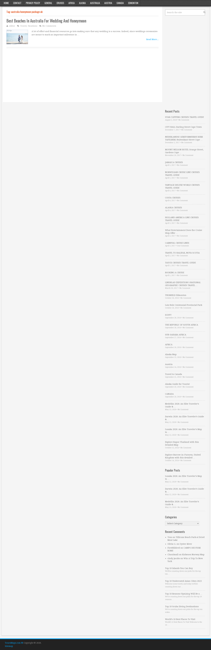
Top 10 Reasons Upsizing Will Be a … (183, 594)
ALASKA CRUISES (173, 207)
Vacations (32, 26)
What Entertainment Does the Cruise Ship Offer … (183, 231)
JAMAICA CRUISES (174, 162)
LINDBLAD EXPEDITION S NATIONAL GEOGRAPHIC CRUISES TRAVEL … (183, 283)
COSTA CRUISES (172, 198)
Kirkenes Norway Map (193, 554)
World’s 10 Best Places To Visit (180, 619)
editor (12, 26)
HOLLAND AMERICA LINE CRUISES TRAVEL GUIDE (182, 218)
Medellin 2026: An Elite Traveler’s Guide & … (182, 405)
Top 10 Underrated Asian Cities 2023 (183, 581)
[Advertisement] (82, 78)
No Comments (49, 26)
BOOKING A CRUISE (174, 272)
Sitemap (9, 646)
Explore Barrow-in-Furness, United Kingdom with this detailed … (183, 456)
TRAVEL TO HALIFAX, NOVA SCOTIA (182, 253)
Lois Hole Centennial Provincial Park (183, 305)
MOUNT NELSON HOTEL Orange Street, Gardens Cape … (184, 151)
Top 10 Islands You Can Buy (179, 568)
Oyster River (186, 544)
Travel (23, 26)
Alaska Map (171, 354)
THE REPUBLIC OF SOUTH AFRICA (181, 325)
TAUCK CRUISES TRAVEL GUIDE (180, 263)
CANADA (169, 394)
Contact (17, 3)
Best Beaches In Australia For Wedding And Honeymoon (46, 21)
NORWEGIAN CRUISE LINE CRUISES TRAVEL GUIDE (182, 173)
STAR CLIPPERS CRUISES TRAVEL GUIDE (184, 117)
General (48, 3)
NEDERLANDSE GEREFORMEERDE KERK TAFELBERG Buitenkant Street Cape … (184, 138)
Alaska (82, 3)
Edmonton (133, 3)
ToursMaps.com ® (14, 643)
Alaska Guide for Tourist (177, 384)
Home (6, 3)
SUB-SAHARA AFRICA (175, 335)
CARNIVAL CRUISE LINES (177, 243)
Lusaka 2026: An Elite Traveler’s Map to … (183, 430)
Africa (71, 3)
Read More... (152, 39)
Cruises (60, 3)
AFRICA (168, 344)
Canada (120, 3)
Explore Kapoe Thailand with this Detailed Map (182, 443)
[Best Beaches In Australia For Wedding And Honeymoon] (17, 37)
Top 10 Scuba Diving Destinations (182, 606)
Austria (108, 3)
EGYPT (168, 315)
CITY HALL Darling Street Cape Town (183, 127)
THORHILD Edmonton (175, 295)
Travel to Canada (173, 374)
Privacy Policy (33, 3)
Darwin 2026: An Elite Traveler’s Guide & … (184, 418)
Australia (95, 3)
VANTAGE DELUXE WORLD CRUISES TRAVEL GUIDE (182, 186)
